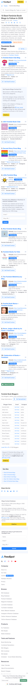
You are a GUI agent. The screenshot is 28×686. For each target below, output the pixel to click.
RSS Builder (4, 654)
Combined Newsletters (7, 645)
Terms (3, 584)
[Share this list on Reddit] (14, 23)
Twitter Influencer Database (9, 616)
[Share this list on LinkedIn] (12, 23)
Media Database (5, 633)
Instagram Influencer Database (9, 613)
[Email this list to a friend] (17, 23)
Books (6, 5)
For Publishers (5, 628)
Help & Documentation (7, 668)
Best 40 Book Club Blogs (10, 476)
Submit (5, 222)
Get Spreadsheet (21, 399)
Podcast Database (6, 599)
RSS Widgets (4, 648)
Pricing (20, 2)
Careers (7, 575)
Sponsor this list (17, 42)
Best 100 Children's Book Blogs (11, 479)
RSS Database (5, 593)
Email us (6, 115)
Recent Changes (5, 671)
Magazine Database (6, 601)
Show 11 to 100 (9, 384)
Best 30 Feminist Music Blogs (11, 481)
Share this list (5, 488)
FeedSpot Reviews (6, 578)
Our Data (3, 572)
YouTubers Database (7, 607)
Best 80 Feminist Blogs (9, 472)
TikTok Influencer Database (9, 619)
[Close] (27, 673)
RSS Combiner (5, 651)
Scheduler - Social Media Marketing (11, 657)
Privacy (3, 581)
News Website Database (8, 610)
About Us (3, 570)
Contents (15, 20)
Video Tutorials (5, 665)
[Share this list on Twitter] (9, 23)
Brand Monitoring (6, 642)
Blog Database (5, 596)
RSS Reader (4, 631)
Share (2, 22)
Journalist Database (6, 604)
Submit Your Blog (6, 42)
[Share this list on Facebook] (6, 23)
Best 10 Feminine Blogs (9, 474)
